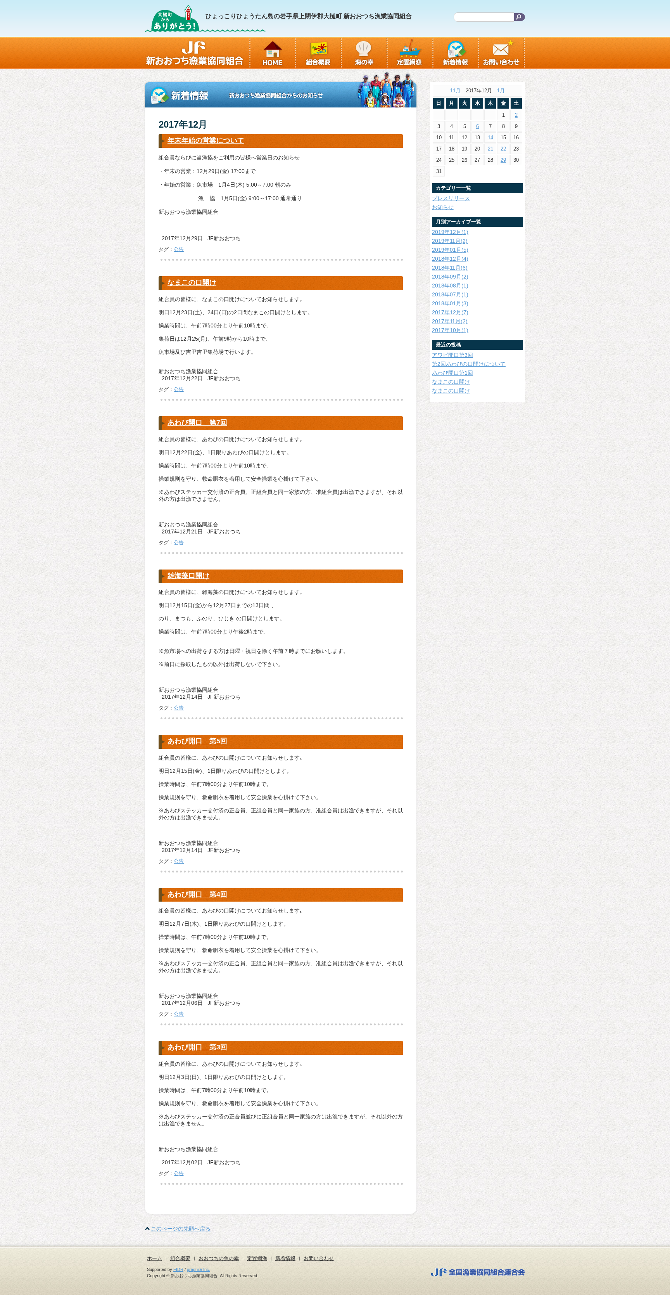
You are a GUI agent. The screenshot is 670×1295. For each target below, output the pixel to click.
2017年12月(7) (450, 312)
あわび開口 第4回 (197, 894)
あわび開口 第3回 (197, 1047)
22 (503, 149)
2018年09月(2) (450, 277)
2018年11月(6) (450, 268)
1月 (501, 90)
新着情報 (285, 1258)
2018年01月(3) (450, 303)
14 (490, 137)
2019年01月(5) (450, 250)
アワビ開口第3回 (452, 355)
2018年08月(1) (450, 285)
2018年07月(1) (450, 294)
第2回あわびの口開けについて (469, 364)
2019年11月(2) (450, 241)
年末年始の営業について (206, 140)
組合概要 (180, 1258)
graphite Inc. (198, 1269)
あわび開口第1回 (452, 373)
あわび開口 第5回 (197, 741)
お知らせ (443, 207)
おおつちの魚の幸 (219, 1258)
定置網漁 (257, 1258)
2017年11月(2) (450, 321)
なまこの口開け (192, 282)
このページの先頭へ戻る (181, 1229)
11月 (455, 90)
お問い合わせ (319, 1258)
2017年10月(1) (450, 330)
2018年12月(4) (450, 259)
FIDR (178, 1269)
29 (503, 160)
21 (490, 149)
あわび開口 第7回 (197, 422)
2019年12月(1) (450, 232)
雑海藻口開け (188, 576)
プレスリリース (451, 198)
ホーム (154, 1258)
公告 (179, 249)
